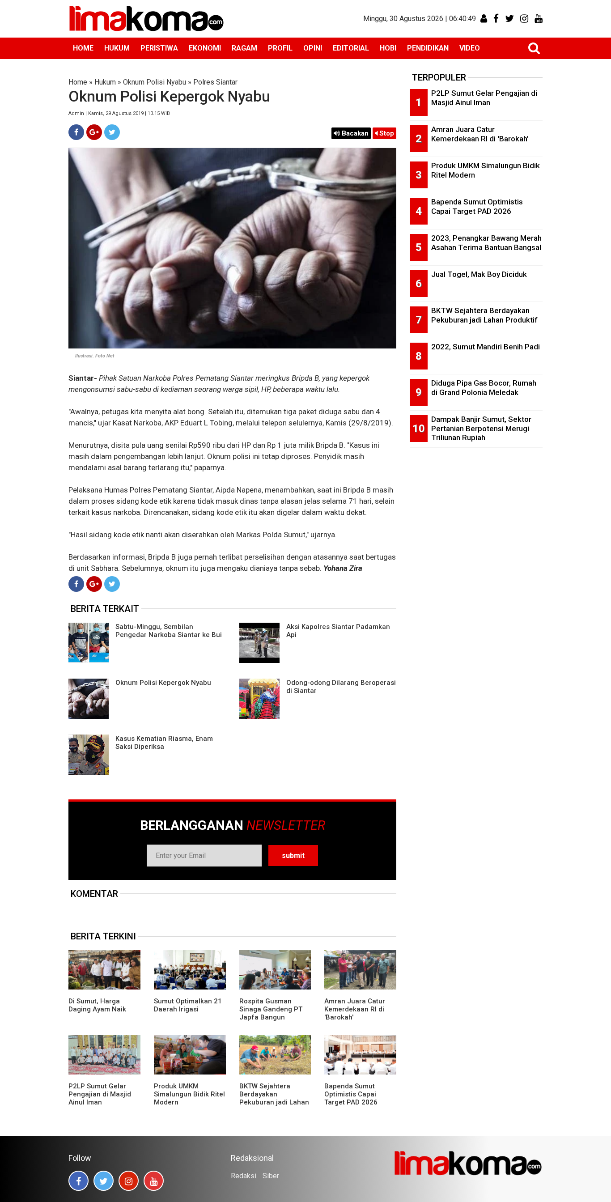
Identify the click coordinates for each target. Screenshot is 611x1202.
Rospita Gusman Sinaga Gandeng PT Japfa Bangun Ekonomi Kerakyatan (271, 1013)
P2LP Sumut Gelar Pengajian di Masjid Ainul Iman (99, 1094)
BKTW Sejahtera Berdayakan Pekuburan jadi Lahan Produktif (274, 1098)
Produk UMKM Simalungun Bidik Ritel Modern (189, 1094)
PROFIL (280, 48)
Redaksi (243, 1176)
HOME (83, 48)
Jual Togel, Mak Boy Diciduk (479, 274)
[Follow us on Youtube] (154, 1181)
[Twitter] (112, 132)
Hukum (105, 82)
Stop (386, 133)
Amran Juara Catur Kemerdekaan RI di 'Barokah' (354, 1009)
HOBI (388, 48)
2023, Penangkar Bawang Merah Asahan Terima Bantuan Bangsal (486, 243)
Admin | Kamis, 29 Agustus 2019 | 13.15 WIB (119, 113)
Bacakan (354, 133)
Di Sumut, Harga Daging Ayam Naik (97, 1005)
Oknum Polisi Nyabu (154, 82)
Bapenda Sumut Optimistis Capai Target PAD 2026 (351, 1094)
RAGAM (244, 48)
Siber (271, 1176)
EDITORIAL (351, 48)
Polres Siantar (215, 82)
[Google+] (94, 132)
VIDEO (469, 48)
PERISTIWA (159, 48)
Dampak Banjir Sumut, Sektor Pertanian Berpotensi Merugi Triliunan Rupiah (481, 428)
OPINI (312, 48)
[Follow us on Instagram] (129, 1181)
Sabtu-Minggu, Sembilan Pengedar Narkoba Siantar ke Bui (168, 631)
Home (77, 82)
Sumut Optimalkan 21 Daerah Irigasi (188, 1005)
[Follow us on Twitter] (103, 1181)
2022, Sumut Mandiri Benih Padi (485, 346)
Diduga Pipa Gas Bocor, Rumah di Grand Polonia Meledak (483, 387)
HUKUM (117, 48)
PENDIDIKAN (428, 48)
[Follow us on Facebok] (78, 1181)
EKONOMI (205, 48)
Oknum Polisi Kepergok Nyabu (163, 683)
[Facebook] (76, 132)
